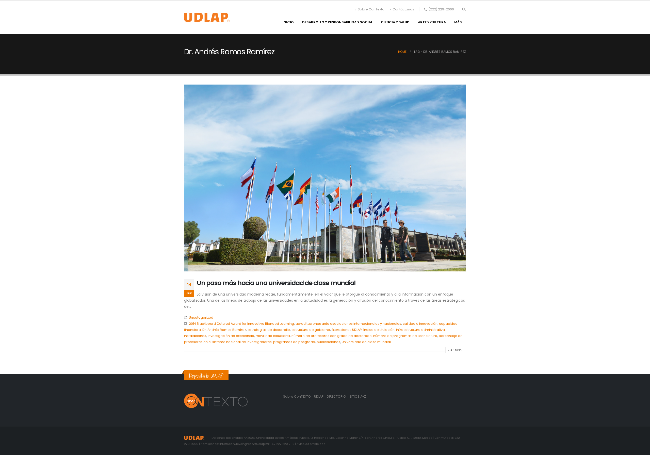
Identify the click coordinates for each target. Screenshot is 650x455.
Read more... (456, 350)
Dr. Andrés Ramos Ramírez (224, 330)
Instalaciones (195, 336)
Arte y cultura (432, 22)
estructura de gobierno (310, 330)
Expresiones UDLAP (347, 330)
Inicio (288, 22)
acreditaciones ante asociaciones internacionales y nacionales (348, 323)
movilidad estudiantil (273, 336)
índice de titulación (379, 330)
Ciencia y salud (395, 22)
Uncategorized (201, 317)
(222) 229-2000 (441, 9)
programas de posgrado (294, 342)
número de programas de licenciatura (405, 336)
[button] (464, 9)
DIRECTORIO (337, 396)
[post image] (325, 178)
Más (458, 22)
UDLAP (319, 396)
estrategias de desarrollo (269, 330)
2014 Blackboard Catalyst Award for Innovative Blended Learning (241, 323)
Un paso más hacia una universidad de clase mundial (276, 283)
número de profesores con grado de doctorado (331, 336)
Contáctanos (403, 9)
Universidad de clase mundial (366, 342)
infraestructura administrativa (420, 330)
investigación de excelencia (231, 336)
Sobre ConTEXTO (297, 396)
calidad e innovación (420, 323)
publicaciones (328, 342)
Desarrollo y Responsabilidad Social (337, 22)
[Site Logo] (207, 17)
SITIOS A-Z (357, 396)
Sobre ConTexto (371, 9)
